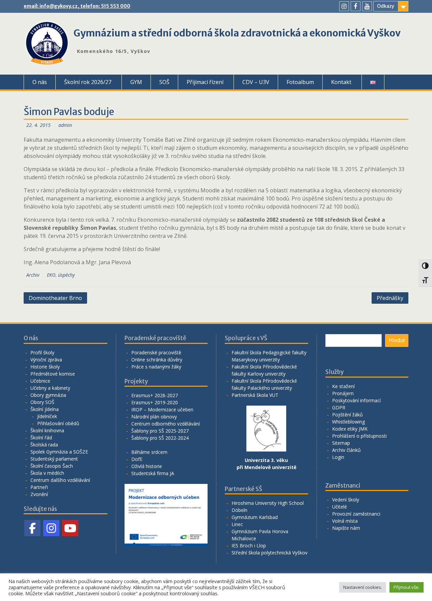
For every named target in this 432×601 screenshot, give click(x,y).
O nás (39, 82)
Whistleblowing (348, 421)
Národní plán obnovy (154, 416)
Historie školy (45, 366)
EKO (51, 275)
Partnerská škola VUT (255, 395)
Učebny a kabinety (50, 388)
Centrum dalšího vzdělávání (60, 480)
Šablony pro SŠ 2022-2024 (160, 438)
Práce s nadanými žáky (156, 366)
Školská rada (44, 444)
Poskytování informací (356, 400)
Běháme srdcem (149, 452)
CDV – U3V (255, 82)
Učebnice (40, 381)
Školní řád (41, 437)
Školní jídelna (44, 409)
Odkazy (385, 6)
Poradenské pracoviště (156, 352)
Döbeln (239, 510)
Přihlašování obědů (58, 423)
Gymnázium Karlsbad (255, 517)
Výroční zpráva (46, 359)
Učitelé (339, 506)
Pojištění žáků (347, 414)
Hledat (397, 340)
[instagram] (344, 6)
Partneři (39, 487)
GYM (136, 82)
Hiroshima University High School (268, 503)
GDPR (338, 407)
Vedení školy (345, 499)
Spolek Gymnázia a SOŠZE (59, 451)
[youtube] (367, 6)
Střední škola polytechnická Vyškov (269, 552)
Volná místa (345, 521)
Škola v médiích (47, 473)
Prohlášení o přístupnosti (359, 436)
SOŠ (164, 82)
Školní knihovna (47, 430)
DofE (136, 459)
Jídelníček (47, 416)
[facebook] (355, 6)
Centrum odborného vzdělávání (165, 423)
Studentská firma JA (152, 473)
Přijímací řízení (205, 82)
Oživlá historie (146, 466)
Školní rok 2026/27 (87, 82)
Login (338, 457)
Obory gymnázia (48, 395)
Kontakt (341, 82)
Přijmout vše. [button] (407, 587)
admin (65, 125)
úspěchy (66, 275)
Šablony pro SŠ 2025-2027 (160, 431)
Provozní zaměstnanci (356, 514)
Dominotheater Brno (55, 298)
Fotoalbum (300, 82)
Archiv (32, 275)
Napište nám (346, 528)
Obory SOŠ (42, 402)
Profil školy (42, 352)
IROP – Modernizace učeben (162, 409)
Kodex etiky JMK (350, 429)
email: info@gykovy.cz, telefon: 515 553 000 (77, 6)
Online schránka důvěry (156, 359)
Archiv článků (346, 450)
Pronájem (343, 393)
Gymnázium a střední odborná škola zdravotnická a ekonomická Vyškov (237, 33)
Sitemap (341, 443)
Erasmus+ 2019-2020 (154, 402)
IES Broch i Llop (249, 545)
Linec (237, 524)
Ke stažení (343, 386)
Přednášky (390, 298)
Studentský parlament (54, 459)
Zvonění (39, 494)
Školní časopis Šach (51, 466)
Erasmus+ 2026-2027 (154, 395)
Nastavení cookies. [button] (362, 587)
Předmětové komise (52, 374)
